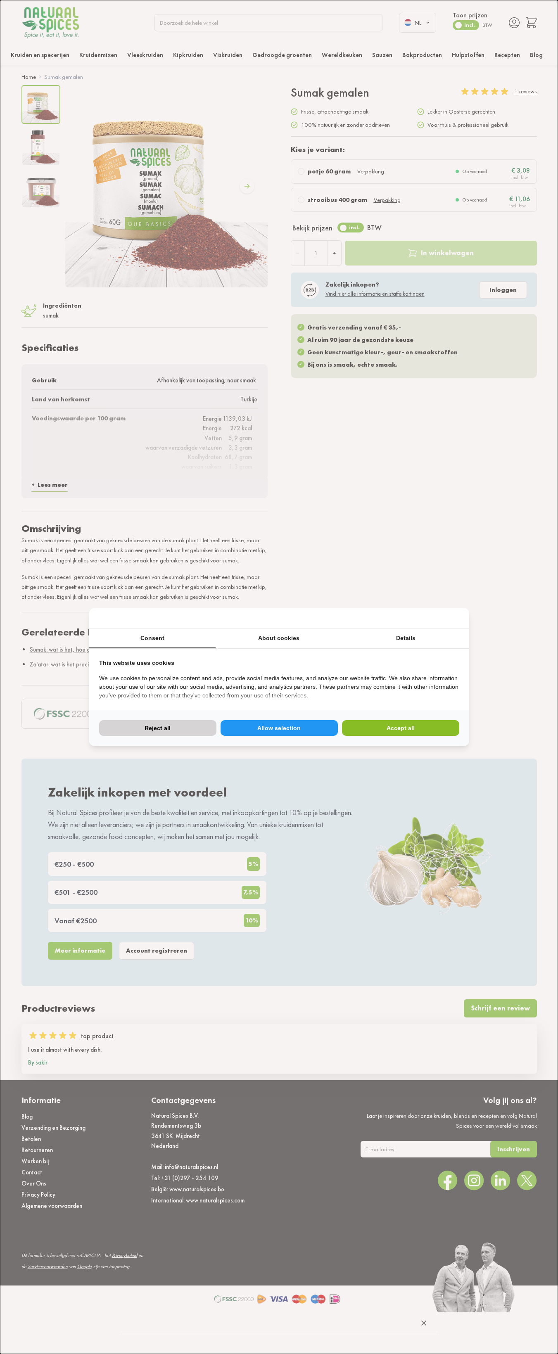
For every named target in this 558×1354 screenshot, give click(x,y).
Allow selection (279, 728)
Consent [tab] (152, 638)
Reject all (158, 728)
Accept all (401, 728)
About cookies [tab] (278, 638)
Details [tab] (406, 638)
